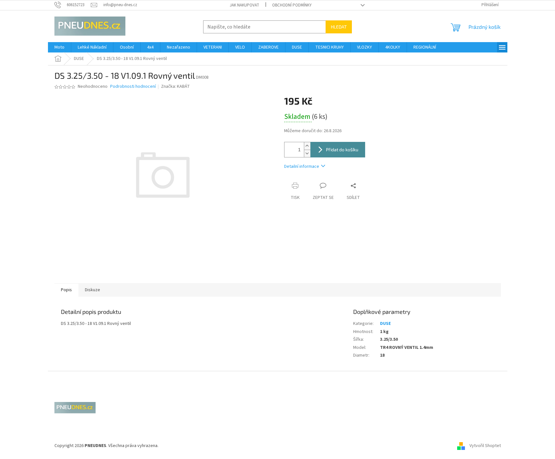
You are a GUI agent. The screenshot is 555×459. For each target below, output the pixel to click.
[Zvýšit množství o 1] (307, 146)
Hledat (339, 26)
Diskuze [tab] (92, 290)
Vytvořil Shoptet (485, 445)
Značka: (175, 86)
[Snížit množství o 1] (307, 153)
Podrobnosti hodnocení (133, 87)
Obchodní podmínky (292, 5)
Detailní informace (301, 166)
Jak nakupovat (244, 5)
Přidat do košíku (342, 149)
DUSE (385, 323)
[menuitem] (59, 47)
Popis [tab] (66, 290)
